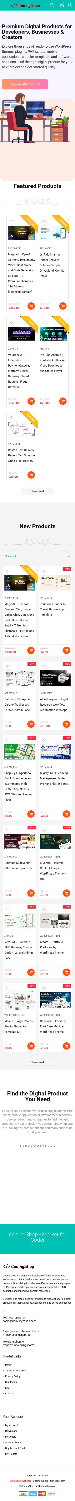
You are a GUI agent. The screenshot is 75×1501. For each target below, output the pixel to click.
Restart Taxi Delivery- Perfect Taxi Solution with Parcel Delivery (21, 455)
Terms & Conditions (15, 1370)
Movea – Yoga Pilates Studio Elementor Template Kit (18, 1026)
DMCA (8, 1364)
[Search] (52, 5)
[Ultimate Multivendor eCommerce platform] (19, 841)
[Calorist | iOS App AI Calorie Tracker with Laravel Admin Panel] (19, 678)
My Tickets (11, 1453)
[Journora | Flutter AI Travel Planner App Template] (55, 582)
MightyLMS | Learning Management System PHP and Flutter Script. (54, 778)
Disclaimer (11, 1382)
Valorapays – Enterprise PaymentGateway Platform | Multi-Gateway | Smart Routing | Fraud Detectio (19, 371)
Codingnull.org (40, 1481)
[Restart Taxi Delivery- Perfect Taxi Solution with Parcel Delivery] (21, 428)
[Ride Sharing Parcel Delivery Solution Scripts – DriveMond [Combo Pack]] (53, 233)
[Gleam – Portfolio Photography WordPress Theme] (55, 920)
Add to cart (31, 306)
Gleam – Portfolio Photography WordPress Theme (52, 947)
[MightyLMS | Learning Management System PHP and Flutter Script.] (55, 751)
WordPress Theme (50, 857)
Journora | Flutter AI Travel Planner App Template (53, 609)
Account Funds (13, 1442)
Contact (9, 1393)
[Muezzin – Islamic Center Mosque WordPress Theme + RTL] (55, 841)
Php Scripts (15, 248)
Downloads (11, 1431)
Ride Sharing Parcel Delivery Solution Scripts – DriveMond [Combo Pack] (52, 265)
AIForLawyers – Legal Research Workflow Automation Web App (54, 705)
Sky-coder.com (57, 1481)
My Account (11, 1425)
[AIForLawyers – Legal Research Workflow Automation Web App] (55, 678)
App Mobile (46, 248)
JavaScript (14, 349)
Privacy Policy (12, 1376)
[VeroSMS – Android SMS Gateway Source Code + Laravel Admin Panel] (19, 920)
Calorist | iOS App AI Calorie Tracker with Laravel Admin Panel (17, 705)
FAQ (7, 1387)
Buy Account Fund (15, 1448)
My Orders (10, 1436)
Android (44, 349)
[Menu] (4, 5)
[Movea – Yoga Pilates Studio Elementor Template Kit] (19, 999)
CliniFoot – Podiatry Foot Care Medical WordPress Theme (53, 1026)
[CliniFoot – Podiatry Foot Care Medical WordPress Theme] (55, 999)
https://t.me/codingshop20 (19, 1345)
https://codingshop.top (17, 1334)
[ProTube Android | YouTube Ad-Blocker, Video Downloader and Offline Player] (53, 333)
